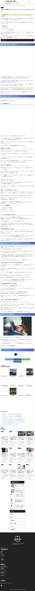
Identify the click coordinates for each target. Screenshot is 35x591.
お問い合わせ (3, 575)
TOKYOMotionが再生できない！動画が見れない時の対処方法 (17, 496)
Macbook (12, 520)
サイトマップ (3, 573)
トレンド (2, 558)
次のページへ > (17, 349)
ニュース (12, 526)
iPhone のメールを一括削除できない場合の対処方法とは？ (30, 471)
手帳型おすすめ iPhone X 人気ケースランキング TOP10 (30, 455)
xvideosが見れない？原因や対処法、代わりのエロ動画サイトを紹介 (17, 507)
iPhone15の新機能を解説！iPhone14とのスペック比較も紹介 (21, 455)
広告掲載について (3, 572)
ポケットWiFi (13, 523)
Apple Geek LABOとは (4, 566)
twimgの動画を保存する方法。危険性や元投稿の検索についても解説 (17, 502)
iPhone (11, 514)
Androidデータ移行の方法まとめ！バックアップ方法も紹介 (5, 438)
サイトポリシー (3, 569)
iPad (11, 517)
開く (6, 40)
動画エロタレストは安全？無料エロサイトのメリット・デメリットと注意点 (17, 486)
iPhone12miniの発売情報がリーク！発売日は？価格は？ (5, 471)
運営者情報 (2, 568)
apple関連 (12, 529)
